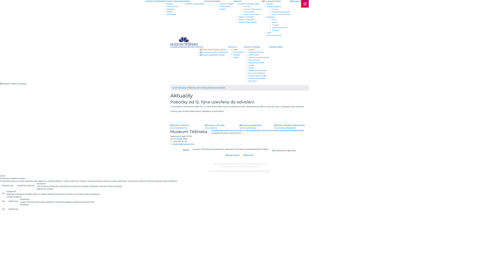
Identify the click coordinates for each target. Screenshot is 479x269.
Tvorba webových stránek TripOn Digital (223, 171)
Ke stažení (236, 55)
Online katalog (238, 52)
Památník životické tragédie (252, 14)
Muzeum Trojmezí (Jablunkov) (281, 14)
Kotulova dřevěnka (249, 11)
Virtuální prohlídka (153, 1)
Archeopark (209, 1)
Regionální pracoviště (256, 63)
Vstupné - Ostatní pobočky (248, 22)
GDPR (238, 133)
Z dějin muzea (253, 55)
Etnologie (274, 22)
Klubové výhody (172, 6)
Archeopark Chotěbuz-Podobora (253, 9)
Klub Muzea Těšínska (171, 1)
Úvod (172, 47)
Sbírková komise (254, 60)
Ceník (269, 33)
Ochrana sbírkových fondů (279, 27)
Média (217, 1)
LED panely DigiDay (263, 171)
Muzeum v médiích (227, 4)
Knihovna (232, 47)
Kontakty (278, 47)
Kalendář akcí (189, 47)
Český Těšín (247, 6)
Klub (279, 130)
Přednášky (271, 17)
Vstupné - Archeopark (246, 17)
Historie (274, 19)
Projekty (251, 65)
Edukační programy (274, 6)
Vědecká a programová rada (258, 57)
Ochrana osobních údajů (257, 76)
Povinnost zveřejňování (256, 73)
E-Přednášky (171, 14)
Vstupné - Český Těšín (246, 19)
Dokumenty (252, 81)
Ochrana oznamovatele (256, 78)
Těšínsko (199, 47)
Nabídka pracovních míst (257, 70)
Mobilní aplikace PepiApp (246, 171)
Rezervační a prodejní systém (249, 4)
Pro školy (273, 130)
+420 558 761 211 (179, 141)
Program (170, 4)
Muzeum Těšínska (251, 47)
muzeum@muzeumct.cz (183, 144)
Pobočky (270, 4)
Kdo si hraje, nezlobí (274, 35)
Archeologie (275, 25)
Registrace (171, 9)
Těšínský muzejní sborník (195, 4)
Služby (235, 49)
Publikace (185, 1)
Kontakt (170, 12)
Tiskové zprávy (225, 6)
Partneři (251, 68)
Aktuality (179, 47)
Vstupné (237, 1)
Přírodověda (275, 30)
